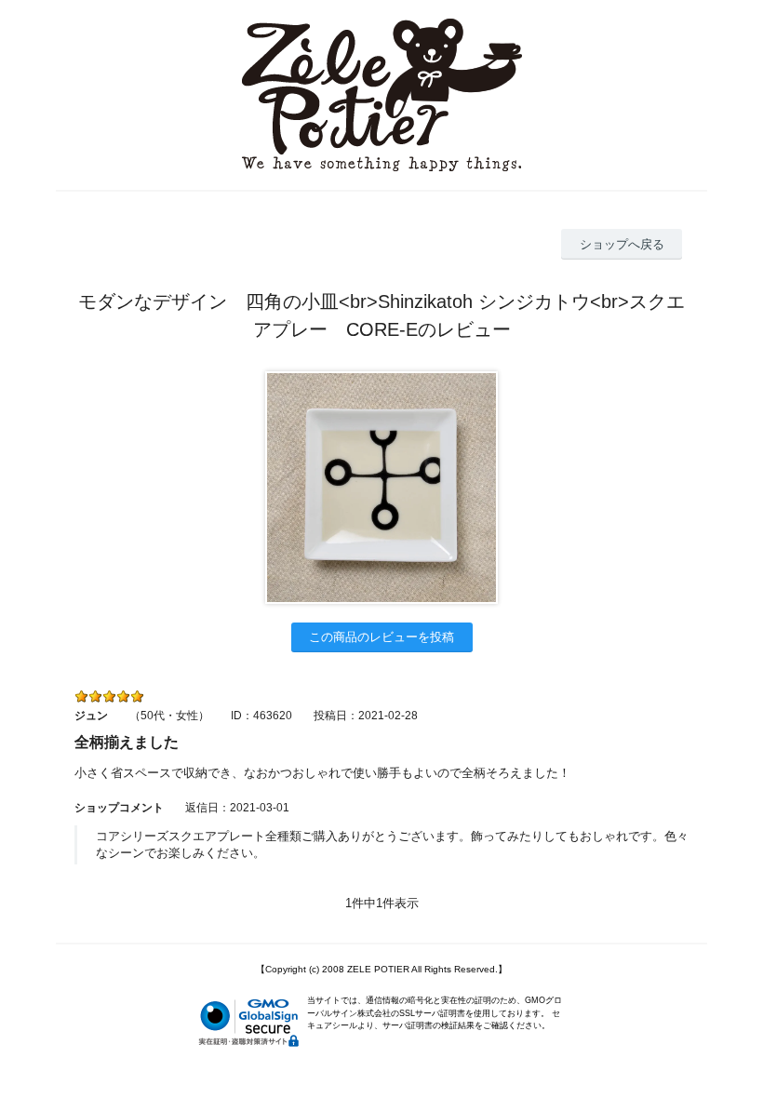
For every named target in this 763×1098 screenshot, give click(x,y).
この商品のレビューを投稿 (381, 637)
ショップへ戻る (622, 244)
